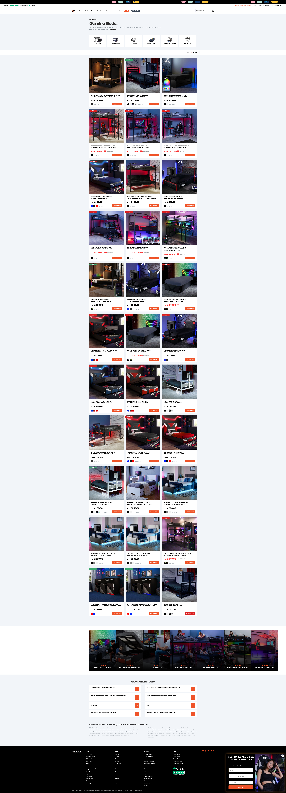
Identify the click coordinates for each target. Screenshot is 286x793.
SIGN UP (241, 787)
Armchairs (88, 763)
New (116, 771)
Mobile (231, 773)
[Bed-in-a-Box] (128, 360)
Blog (281, 5)
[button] (195, 52)
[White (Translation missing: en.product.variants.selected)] (167, 410)
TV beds (117, 756)
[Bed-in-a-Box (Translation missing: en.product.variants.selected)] (165, 309)
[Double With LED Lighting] (167, 563)
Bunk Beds (117, 754)
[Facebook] (203, 751)
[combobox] (231, 776)
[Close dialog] (282, 755)
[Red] (97, 206)
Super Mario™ (89, 776)
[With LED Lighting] (165, 258)
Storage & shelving (149, 761)
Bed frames (118, 761)
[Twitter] (213, 751)
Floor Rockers (89, 754)
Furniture (117, 778)
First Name (232, 779)
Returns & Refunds (148, 776)
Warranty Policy (148, 778)
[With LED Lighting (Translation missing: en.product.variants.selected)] (165, 563)
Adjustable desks (177, 761)
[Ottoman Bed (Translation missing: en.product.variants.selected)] (131, 360)
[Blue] (92, 360)
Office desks (176, 756)
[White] (131, 104)
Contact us (147, 783)
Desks (116, 780)
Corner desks (176, 758)
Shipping (146, 774)
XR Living (88, 780)
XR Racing (88, 783)
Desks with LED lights (178, 763)
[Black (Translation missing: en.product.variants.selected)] (133, 104)
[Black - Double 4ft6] (92, 309)
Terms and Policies (139, 790)
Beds (116, 776)
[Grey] (167, 512)
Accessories (118, 783)
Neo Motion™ (89, 778)
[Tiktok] (211, 751)
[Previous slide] (91, 75)
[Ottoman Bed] (167, 309)
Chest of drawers (148, 756)
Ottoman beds (119, 758)
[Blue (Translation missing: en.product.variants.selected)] (92, 206)
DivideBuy (146, 785)
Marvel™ (88, 771)
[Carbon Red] (94, 206)
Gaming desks (176, 754)
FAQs (145, 771)
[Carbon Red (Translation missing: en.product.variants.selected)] (94, 360)
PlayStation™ (89, 774)
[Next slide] (121, 75)
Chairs (116, 774)
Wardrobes (147, 758)
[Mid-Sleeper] (128, 258)
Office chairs (89, 758)
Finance (146, 780)
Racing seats (89, 761)
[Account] (209, 10)
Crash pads (118, 763)
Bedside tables (148, 754)
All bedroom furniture (149, 763)
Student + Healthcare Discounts (243, 5)
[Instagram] (206, 751)
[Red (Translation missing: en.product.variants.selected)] (133, 410)
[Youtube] (208, 751)
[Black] (92, 104)
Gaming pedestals (90, 756)
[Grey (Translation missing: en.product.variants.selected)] (94, 563)
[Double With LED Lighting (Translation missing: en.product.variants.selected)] (167, 258)
